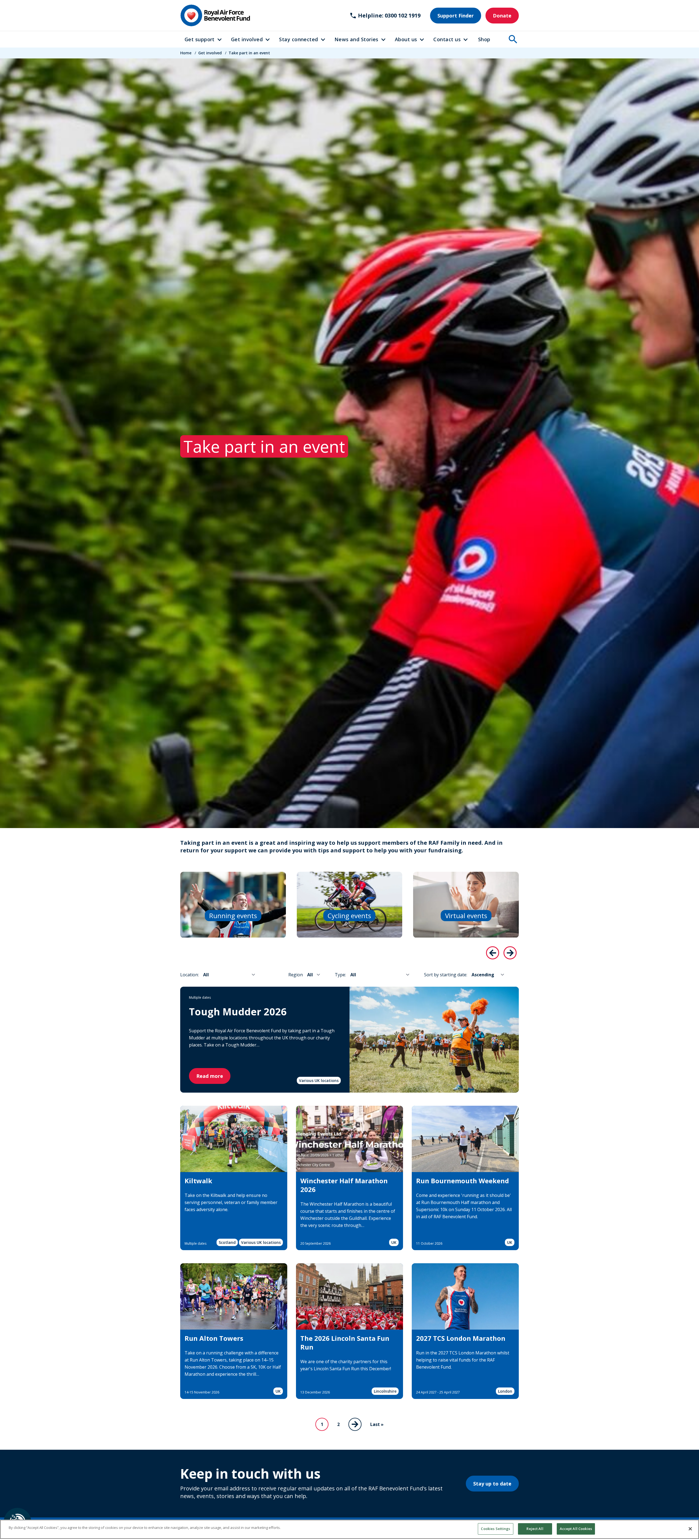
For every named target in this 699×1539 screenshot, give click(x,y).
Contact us (447, 39)
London (505, 1391)
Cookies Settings (495, 1528)
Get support (200, 39)
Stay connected (298, 39)
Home (185, 52)
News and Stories (356, 39)
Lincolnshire (385, 1391)
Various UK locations (319, 1080)
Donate (502, 15)
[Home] (215, 15)
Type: (340, 975)
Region (295, 975)
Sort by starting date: (445, 975)
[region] (349, 1529)
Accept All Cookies (576, 1528)
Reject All (534, 1528)
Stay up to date (492, 1483)
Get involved (247, 39)
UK (393, 1242)
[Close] (690, 1529)
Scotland (227, 1242)
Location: (189, 975)
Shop (484, 39)
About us (406, 39)
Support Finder (455, 15)
